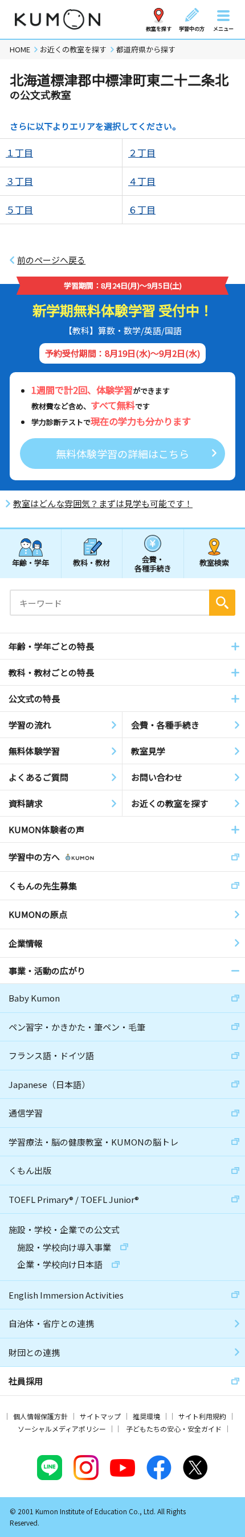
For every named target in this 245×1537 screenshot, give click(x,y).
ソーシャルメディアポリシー (62, 1428)
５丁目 (19, 209)
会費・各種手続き (153, 563)
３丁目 (19, 181)
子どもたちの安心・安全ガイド (174, 1428)
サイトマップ (100, 1416)
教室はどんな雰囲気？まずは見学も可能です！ (103, 503)
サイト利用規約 (202, 1416)
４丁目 (142, 181)
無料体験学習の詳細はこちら (122, 453)
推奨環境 (146, 1416)
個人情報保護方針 (40, 1416)
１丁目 (19, 152)
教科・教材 (91, 562)
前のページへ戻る (51, 260)
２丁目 (142, 152)
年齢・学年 (30, 562)
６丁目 (142, 209)
